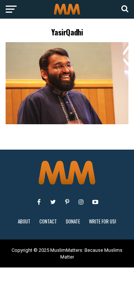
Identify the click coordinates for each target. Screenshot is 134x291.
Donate (73, 221)
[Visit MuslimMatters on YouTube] (95, 201)
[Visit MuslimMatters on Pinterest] (67, 201)
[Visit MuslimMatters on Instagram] (81, 201)
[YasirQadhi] (67, 122)
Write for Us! (102, 221)
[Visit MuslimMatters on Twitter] (52, 201)
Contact (48, 221)
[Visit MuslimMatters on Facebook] (38, 201)
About (24, 221)
